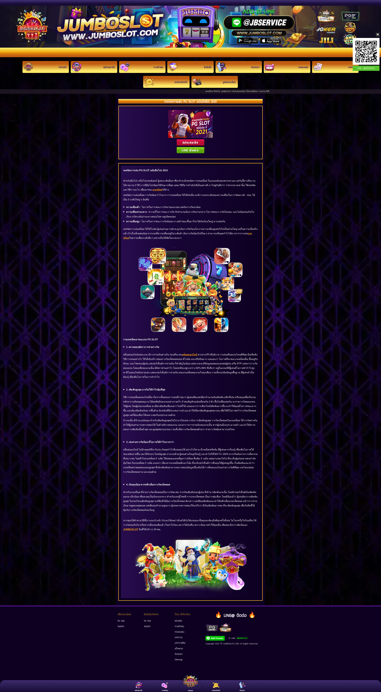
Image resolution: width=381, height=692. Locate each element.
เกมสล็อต (157, 189)
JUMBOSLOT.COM (231, 643)
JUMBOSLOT (130, 529)
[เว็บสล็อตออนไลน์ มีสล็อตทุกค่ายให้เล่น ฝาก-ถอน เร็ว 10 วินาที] (190, 28)
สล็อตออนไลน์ (189, 354)
